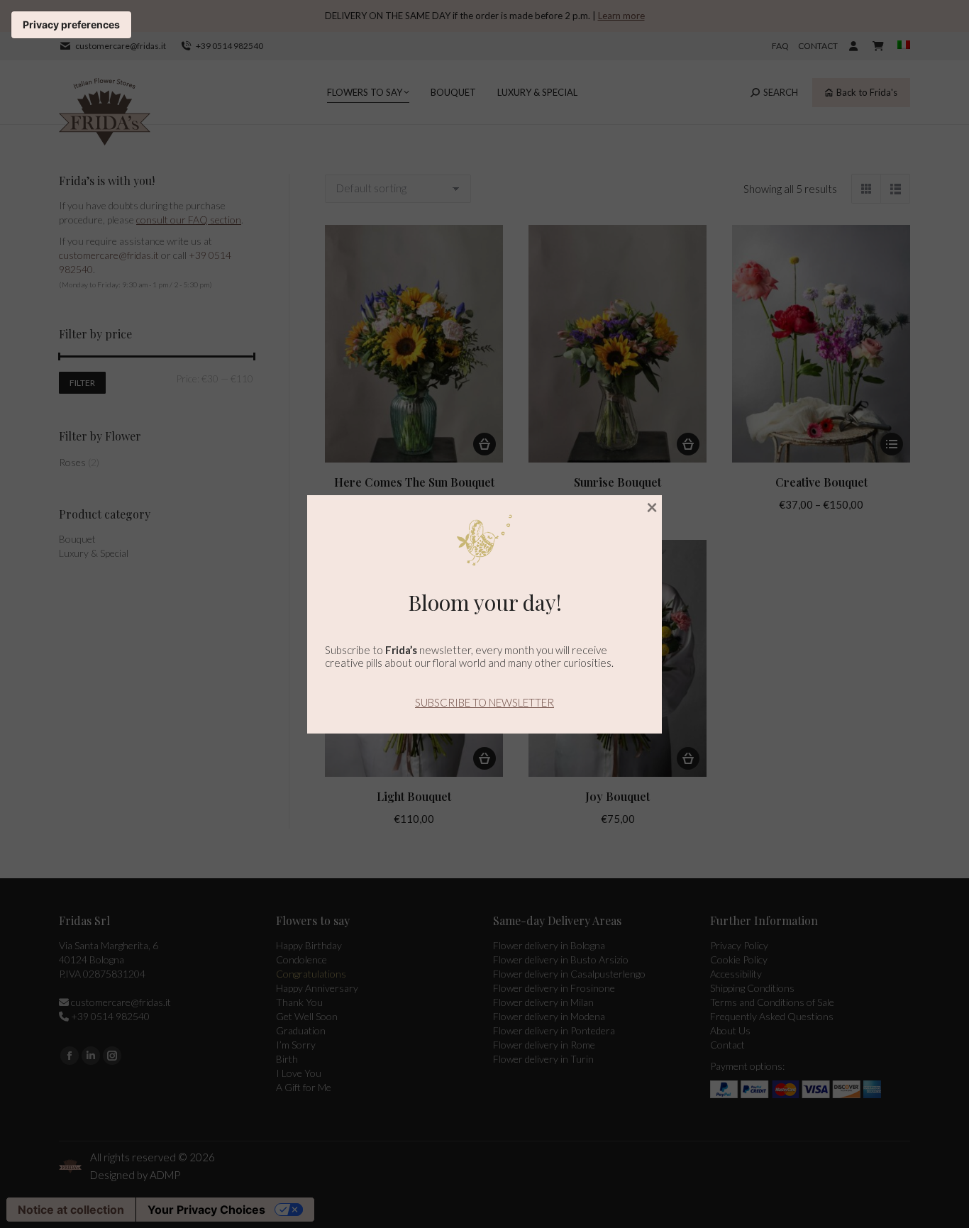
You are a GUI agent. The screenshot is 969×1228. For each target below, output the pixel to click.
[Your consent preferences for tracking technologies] (71, 24)
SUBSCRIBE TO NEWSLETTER (484, 702)
